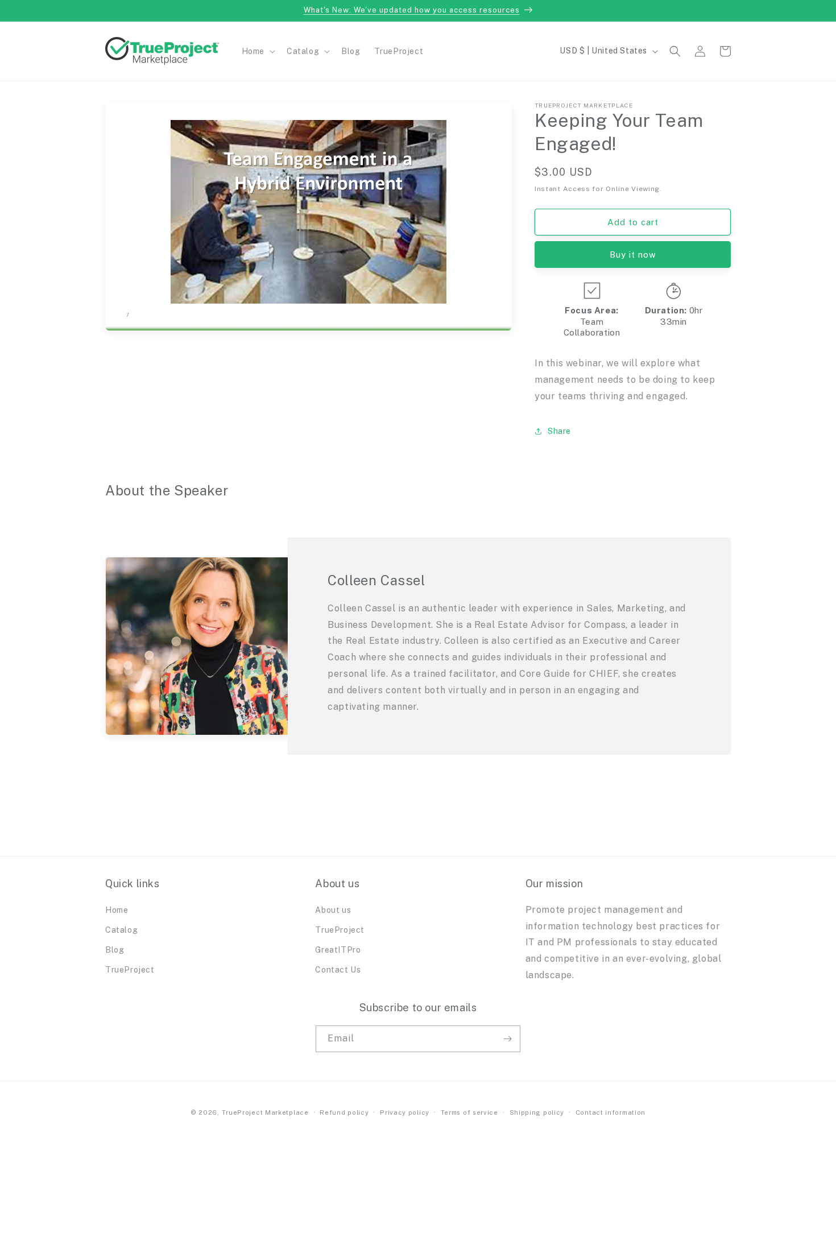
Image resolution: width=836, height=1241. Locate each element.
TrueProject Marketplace (265, 1112)
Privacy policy (404, 1112)
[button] (257, 51)
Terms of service (469, 1112)
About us (333, 910)
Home (116, 910)
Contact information (610, 1112)
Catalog (121, 929)
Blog (114, 949)
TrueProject (130, 969)
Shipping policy (537, 1112)
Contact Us (338, 969)
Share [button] (559, 431)
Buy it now (633, 254)
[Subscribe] (507, 1038)
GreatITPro (338, 949)
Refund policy (344, 1112)
